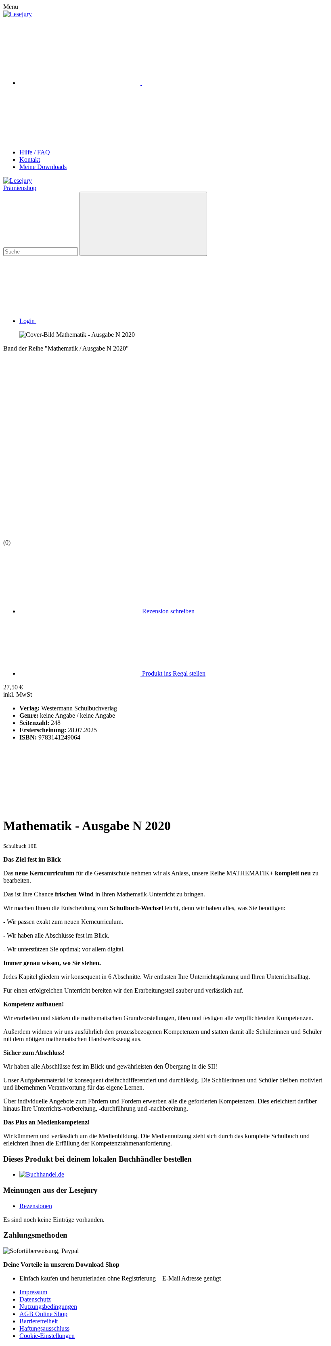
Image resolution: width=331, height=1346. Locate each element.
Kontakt (29, 159)
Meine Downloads (43, 166)
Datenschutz (35, 1299)
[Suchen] (143, 224)
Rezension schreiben (167, 611)
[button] (88, 320)
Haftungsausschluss (44, 1328)
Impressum (33, 1292)
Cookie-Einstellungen (47, 1335)
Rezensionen (35, 1205)
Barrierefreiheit (38, 1321)
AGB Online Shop (43, 1313)
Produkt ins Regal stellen (172, 673)
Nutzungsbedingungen (48, 1306)
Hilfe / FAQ (34, 152)
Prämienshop (19, 187)
